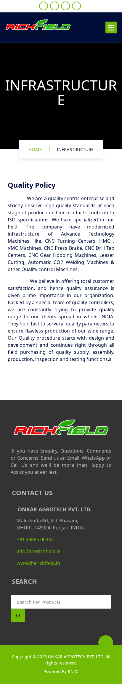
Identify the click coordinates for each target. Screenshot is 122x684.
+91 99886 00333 (35, 539)
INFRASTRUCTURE (75, 149)
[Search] (18, 615)
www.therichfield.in (38, 563)
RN (71, 671)
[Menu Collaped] (111, 27)
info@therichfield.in (39, 551)
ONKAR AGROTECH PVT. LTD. (76, 656)
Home (35, 149)
